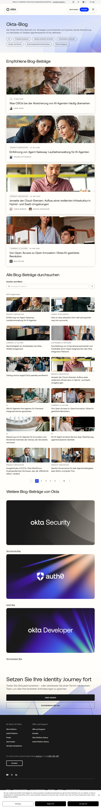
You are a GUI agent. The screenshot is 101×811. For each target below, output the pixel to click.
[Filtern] (92, 286)
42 (64, 481)
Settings (18, 804)
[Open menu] (93, 9)
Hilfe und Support (38, 729)
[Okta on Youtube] (7, 775)
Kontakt (84, 9)
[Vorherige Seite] (31, 481)
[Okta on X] (12, 775)
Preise (8, 737)
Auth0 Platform (12, 733)
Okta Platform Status (40, 737)
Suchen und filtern (14, 282)
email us (39, 756)
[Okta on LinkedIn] (16, 775)
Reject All (50, 804)
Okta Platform (11, 729)
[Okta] (11, 9)
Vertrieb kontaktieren (14, 746)
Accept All (83, 804)
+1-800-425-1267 (53, 756)
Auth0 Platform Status (40, 742)
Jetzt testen (73, 9)
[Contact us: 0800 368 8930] (73, 2)
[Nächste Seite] (69, 481)
